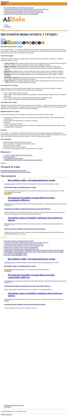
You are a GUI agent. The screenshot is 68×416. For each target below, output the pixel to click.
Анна (9, 40)
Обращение (7, 407)
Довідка (3, 39)
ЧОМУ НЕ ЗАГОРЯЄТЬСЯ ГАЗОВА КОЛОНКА (16, 172)
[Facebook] (2, 42)
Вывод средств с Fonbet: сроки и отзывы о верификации (21, 14)
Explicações (7, 26)
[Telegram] (17, 42)
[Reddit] (8, 42)
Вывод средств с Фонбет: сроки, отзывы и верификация (21, 249)
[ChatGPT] (33, 42)
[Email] (30, 42)
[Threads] (24, 42)
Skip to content (5, 1)
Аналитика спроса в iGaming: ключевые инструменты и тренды (23, 11)
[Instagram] (27, 42)
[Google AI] (39, 42)
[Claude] (14, 42)
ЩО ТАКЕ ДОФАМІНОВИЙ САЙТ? (15, 253)
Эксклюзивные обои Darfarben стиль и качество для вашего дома (24, 12)
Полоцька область (9, 157)
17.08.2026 (7, 184)
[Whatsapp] (11, 42)
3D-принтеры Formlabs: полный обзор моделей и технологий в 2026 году (26, 9)
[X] (5, 42)
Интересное (7, 194)
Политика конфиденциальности (14, 405)
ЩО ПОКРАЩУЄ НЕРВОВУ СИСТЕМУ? (14, 170)
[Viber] (36, 42)
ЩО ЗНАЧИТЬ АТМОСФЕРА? (13, 158)
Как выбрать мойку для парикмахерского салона (19, 7)
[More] (43, 42)
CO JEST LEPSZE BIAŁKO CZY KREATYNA (18, 155)
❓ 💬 (6, 25)
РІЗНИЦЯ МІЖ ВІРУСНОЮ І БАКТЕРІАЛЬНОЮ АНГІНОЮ (23, 160)
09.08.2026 (7, 224)
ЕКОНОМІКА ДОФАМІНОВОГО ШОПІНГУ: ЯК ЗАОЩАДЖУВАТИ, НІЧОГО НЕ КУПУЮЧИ (33, 250)
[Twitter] (20, 42)
